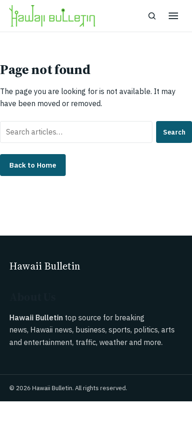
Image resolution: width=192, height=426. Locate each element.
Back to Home (32, 165)
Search (174, 132)
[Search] (152, 16)
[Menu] (173, 16)
